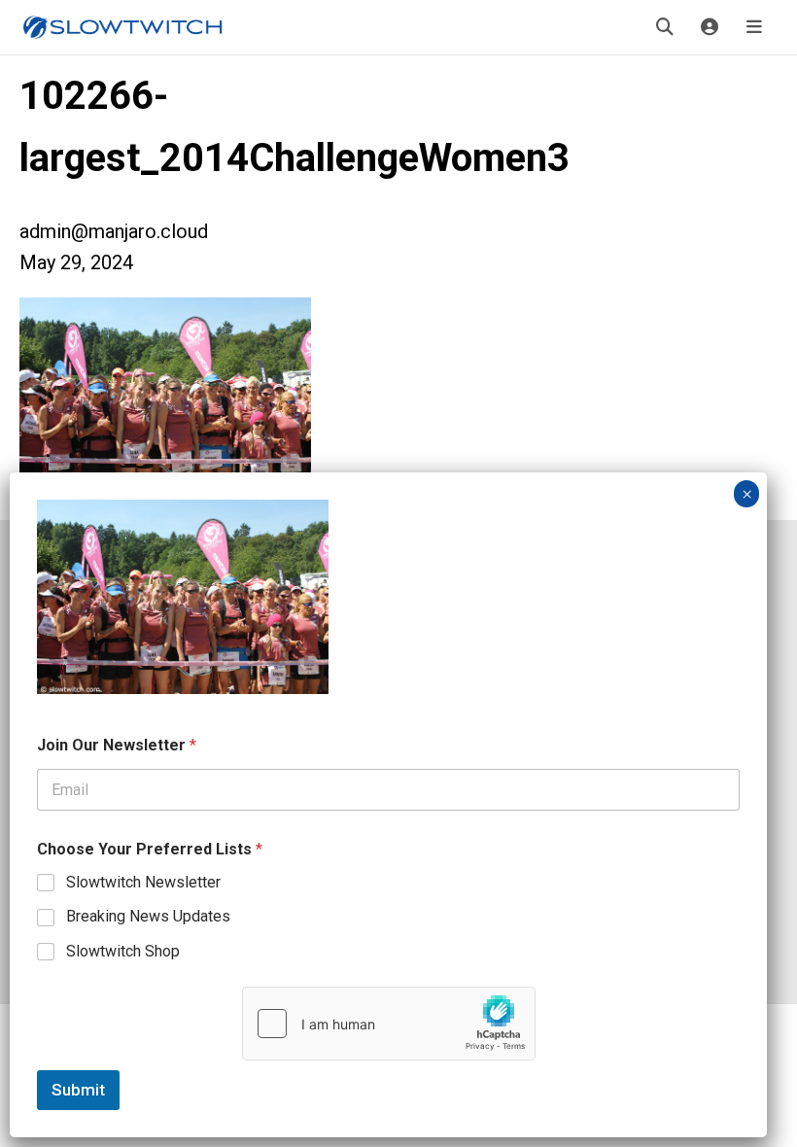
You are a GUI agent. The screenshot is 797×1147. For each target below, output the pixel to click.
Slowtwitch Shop (123, 951)
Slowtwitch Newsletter (143, 882)
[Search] (664, 27)
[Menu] (754, 27)
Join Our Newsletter (116, 745)
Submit (78, 1089)
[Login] (709, 27)
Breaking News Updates (148, 916)
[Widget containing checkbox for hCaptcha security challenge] (389, 1023)
